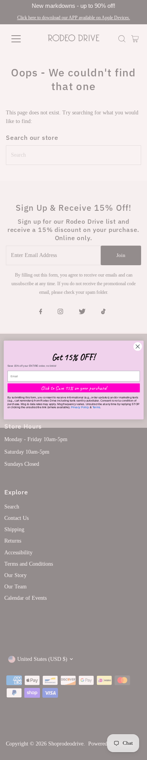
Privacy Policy (80, 407)
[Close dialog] (137, 346)
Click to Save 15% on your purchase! (73, 387)
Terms (96, 407)
